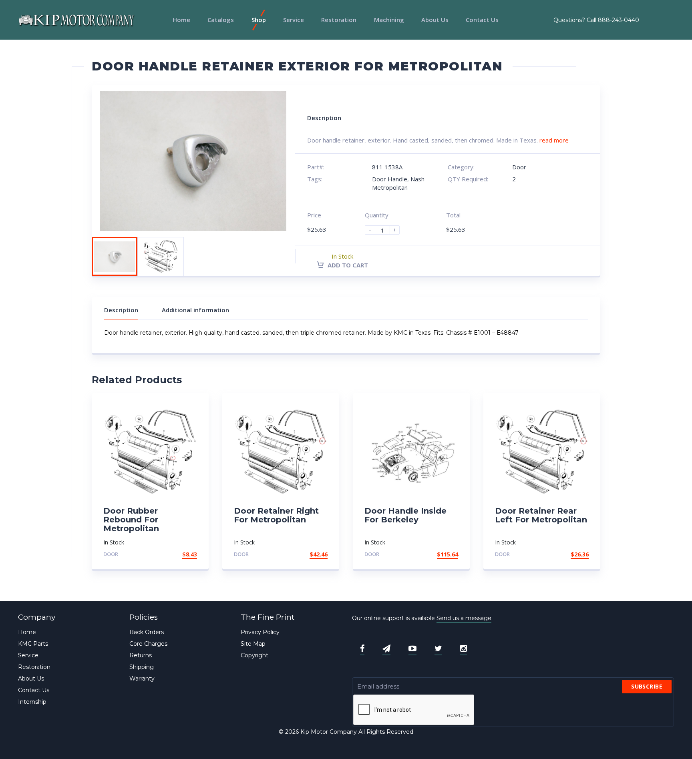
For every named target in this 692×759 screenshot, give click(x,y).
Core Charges (148, 643)
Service (293, 20)
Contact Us (482, 20)
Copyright (254, 655)
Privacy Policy (260, 632)
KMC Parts (33, 643)
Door (519, 167)
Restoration (338, 20)
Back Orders (146, 632)
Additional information (195, 310)
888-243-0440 (618, 20)
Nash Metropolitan (398, 183)
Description (121, 310)
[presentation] (414, 710)
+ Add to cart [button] (175, 554)
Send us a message (464, 618)
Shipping (141, 667)
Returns (140, 655)
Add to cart (347, 265)
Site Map (253, 643)
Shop (258, 20)
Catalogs (220, 20)
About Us (435, 20)
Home (181, 20)
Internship (32, 701)
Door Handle (389, 179)
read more (554, 140)
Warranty (142, 678)
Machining (389, 20)
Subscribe (646, 686)
